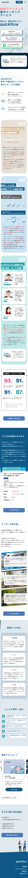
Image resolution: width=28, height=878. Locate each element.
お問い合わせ (23, 873)
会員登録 (19, 2)
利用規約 (24, 866)
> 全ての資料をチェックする (9, 798)
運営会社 (24, 871)
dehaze (25, 2)
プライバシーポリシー (21, 869)
